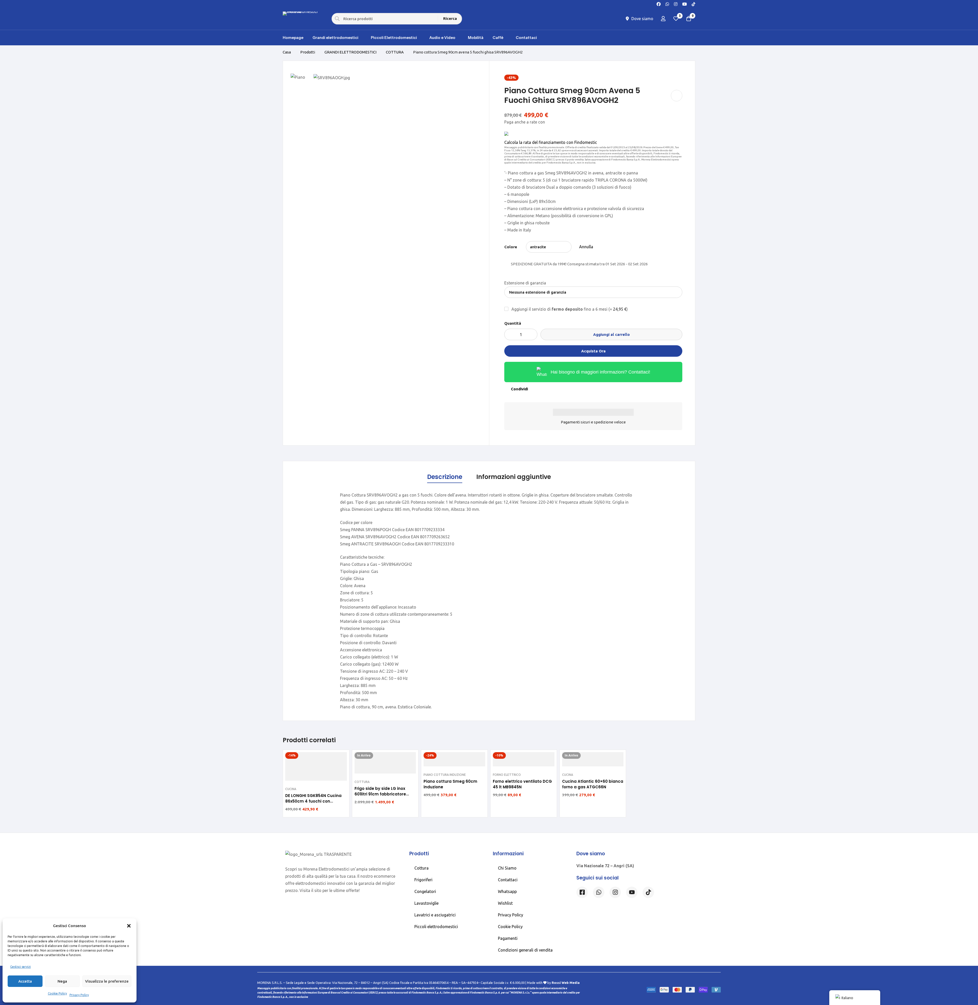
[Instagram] (676, 3)
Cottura (421, 868)
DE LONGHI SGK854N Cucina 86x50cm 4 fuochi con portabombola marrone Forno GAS (315, 804)
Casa (287, 52)
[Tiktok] (648, 892)
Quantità (512, 323)
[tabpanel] (489, 600)
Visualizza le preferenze (107, 981)
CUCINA (290, 789)
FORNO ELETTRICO (507, 774)
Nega (62, 981)
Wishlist (505, 903)
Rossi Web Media (566, 982)
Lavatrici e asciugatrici (435, 915)
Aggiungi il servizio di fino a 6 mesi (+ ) (569, 309)
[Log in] (663, 18)
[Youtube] (684, 3)
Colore (510, 247)
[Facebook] (659, 3)
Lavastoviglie (426, 903)
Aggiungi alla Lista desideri (676, 95)
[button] (128, 925)
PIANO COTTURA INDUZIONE (445, 774)
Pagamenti (508, 938)
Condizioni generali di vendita (525, 950)
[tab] (444, 477)
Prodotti (307, 52)
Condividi (519, 389)
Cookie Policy (57, 993)
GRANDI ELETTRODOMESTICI (350, 52)
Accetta (25, 981)
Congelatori (425, 891)
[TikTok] (693, 3)
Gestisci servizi (20, 966)
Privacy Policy (79, 995)
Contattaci (508, 879)
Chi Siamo (507, 868)
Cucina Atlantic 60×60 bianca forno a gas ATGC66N (592, 784)
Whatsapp (507, 891)
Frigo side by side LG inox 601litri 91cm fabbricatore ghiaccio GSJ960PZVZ (380, 794)
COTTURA (395, 52)
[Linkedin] (631, 892)
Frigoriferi (423, 879)
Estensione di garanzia (525, 283)
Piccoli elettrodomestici (436, 926)
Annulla (586, 246)
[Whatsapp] (667, 3)
